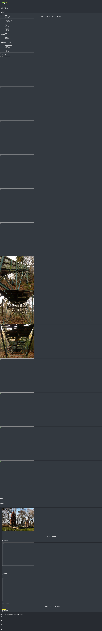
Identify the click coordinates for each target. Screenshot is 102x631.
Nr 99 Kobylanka (5, 533)
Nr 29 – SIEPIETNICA (5, 603)
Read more (4, 609)
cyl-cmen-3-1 (4, 568)
